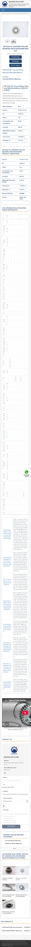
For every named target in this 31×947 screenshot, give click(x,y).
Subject (5, 791)
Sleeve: (5, 110)
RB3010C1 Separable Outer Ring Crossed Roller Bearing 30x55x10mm (7, 668)
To (4, 784)
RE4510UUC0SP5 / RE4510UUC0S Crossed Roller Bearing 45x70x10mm (7, 605)
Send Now (11, 826)
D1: (3, 114)
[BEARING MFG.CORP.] (5, 3)
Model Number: (7, 106)
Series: (4, 197)
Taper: (5, 117)
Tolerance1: (6, 137)
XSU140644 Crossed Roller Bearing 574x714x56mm (7, 628)
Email (4, 777)
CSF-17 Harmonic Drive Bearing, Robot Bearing (7, 582)
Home (3, 13)
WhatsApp (15, 61)
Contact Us (11, 941)
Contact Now (15, 57)
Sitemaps (23, 941)
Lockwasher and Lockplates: (8, 122)
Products (8, 13)
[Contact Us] (27, 473)
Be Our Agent (15, 65)
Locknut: (5, 127)
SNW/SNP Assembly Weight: (9, 132)
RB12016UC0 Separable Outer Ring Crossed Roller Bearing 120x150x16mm (7, 562)
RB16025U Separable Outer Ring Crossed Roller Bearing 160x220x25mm (7, 647)
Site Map (17, 941)
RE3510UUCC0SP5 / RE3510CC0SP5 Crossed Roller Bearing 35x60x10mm (7, 534)
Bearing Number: (7, 193)
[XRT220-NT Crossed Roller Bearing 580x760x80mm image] (15, 30)
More (14, 848)
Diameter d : (7, 140)
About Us (4, 941)
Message (5, 810)
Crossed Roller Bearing (17, 13)
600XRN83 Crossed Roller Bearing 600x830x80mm (7, 685)
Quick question (7, 798)
